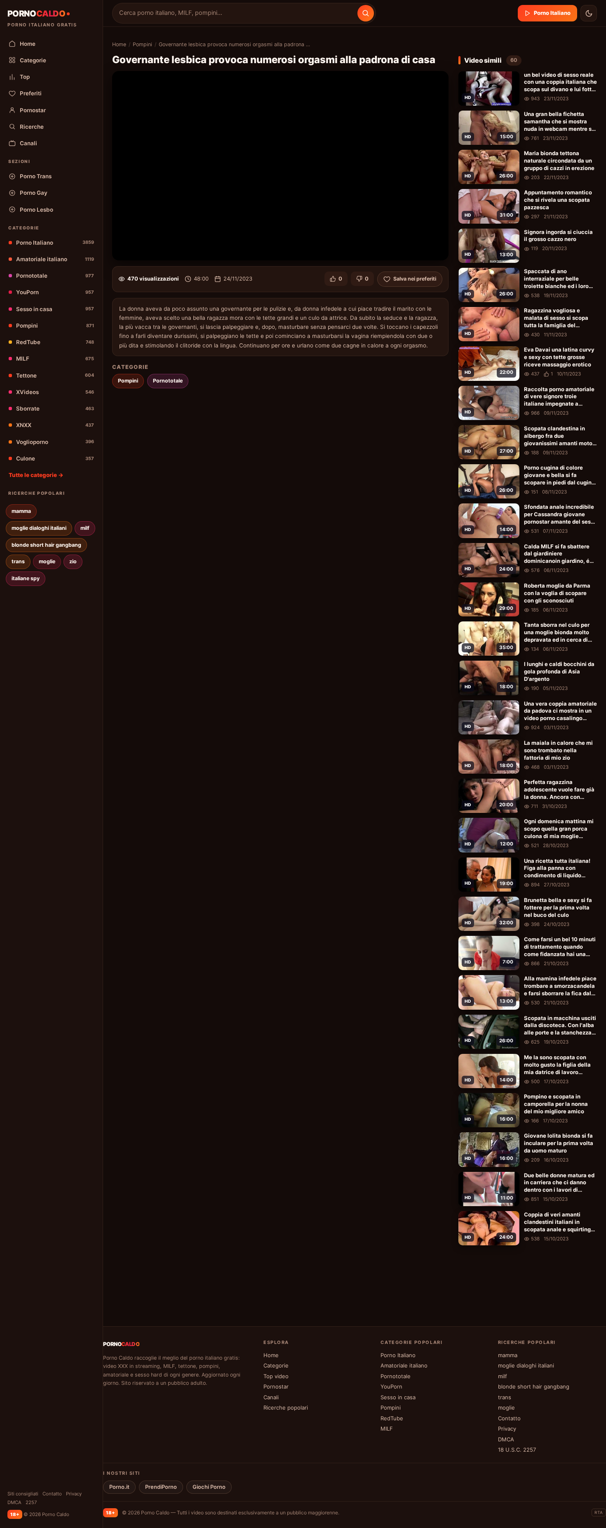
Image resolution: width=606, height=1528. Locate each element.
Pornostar (33, 110)
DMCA (14, 1502)
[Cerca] (365, 13)
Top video (276, 1376)
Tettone (55, 375)
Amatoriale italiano (55, 259)
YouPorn (55, 292)
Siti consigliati (22, 1494)
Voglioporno (55, 442)
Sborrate (55, 408)
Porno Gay (33, 192)
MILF (55, 358)
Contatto (52, 1494)
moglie (47, 561)
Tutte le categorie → (36, 475)
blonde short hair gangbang (46, 545)
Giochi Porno (209, 1486)
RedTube (55, 342)
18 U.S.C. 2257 (517, 1449)
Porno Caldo (155, 1512)
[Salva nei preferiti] (511, 79)
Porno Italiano (55, 242)
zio (73, 561)
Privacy (74, 1494)
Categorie (33, 60)
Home (27, 43)
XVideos (55, 392)
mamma (21, 511)
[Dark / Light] (588, 13)
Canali (28, 143)
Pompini (55, 325)
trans (18, 561)
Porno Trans (36, 176)
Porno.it (119, 1486)
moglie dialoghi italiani (39, 528)
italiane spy (26, 578)
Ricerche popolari (285, 1407)
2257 (31, 1502)
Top (25, 76)
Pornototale (55, 275)
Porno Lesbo (36, 209)
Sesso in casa (55, 309)
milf (84, 528)
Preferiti (31, 93)
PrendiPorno (161, 1486)
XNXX (55, 425)
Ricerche (32, 126)
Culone (55, 458)
